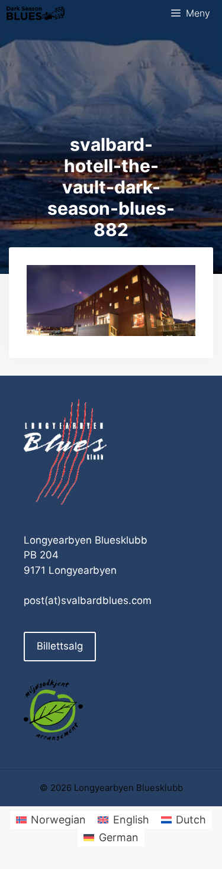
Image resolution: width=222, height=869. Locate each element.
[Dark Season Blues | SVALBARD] (35, 13)
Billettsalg (60, 646)
